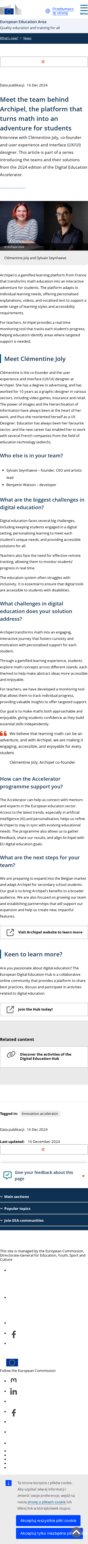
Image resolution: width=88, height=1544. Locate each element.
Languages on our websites (31, 1455)
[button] (47, 11)
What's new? (9, 38)
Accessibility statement (28, 1270)
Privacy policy (20, 1463)
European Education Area (36, 1240)
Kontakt (15, 1443)
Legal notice (18, 1467)
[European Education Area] (10, 9)
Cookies (15, 1459)
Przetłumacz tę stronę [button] (63, 11)
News (27, 38)
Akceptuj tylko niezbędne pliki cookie (51, 1533)
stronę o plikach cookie (47, 1502)
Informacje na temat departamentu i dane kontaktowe (43, 1295)
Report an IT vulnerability (29, 1450)
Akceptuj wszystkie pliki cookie (48, 1520)
